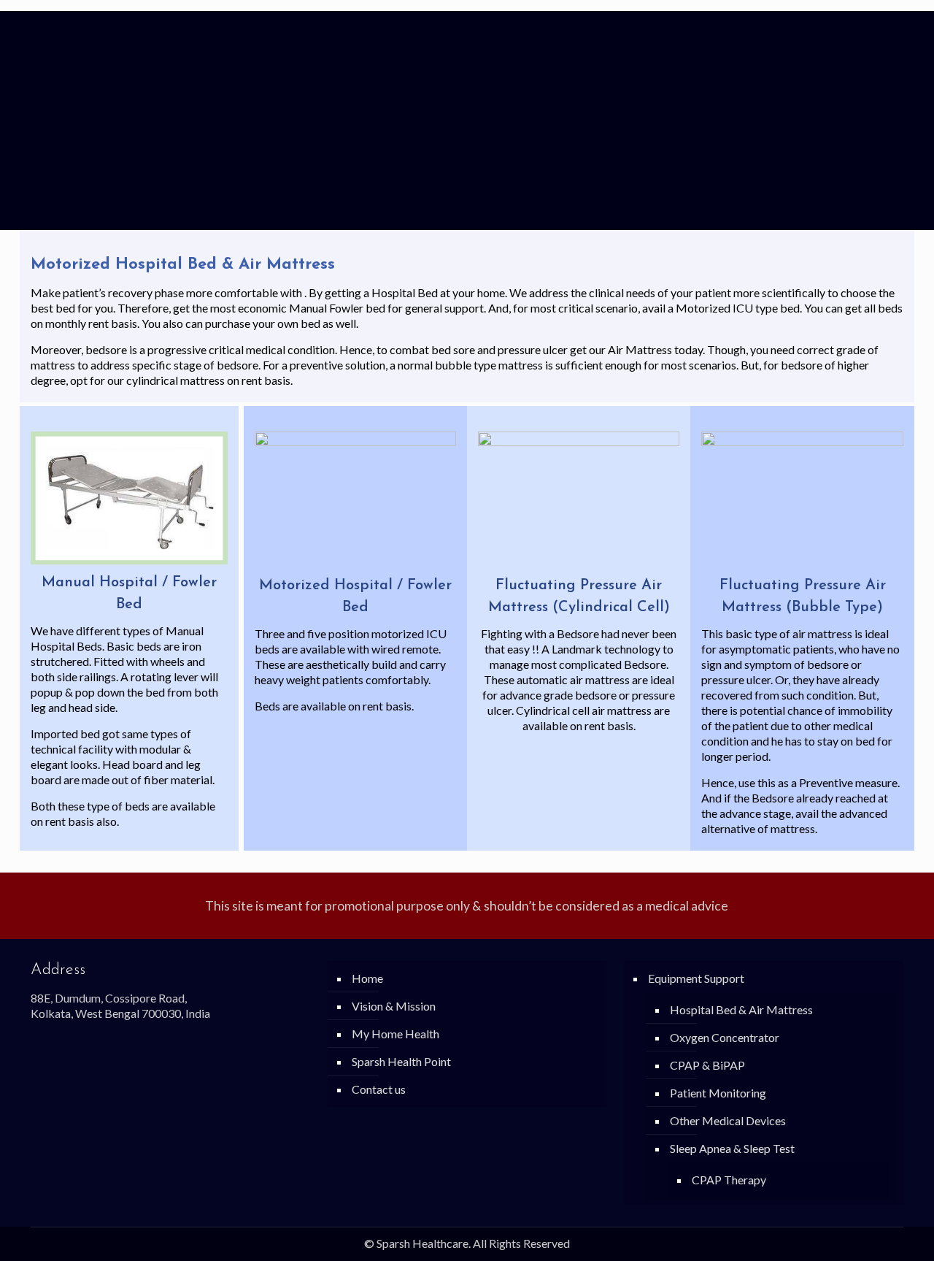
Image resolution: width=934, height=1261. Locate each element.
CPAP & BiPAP (707, 1065)
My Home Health (395, 1033)
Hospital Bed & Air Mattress (741, 1009)
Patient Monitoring (718, 1093)
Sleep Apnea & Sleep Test (732, 1148)
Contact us (379, 1089)
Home (367, 978)
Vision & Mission (394, 1006)
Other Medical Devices (728, 1120)
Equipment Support (696, 978)
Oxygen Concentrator (724, 1037)
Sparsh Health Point (401, 1061)
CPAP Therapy (729, 1180)
